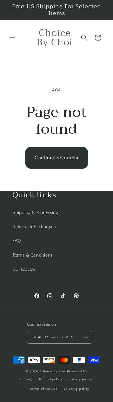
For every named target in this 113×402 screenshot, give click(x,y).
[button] (12, 37)
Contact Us (24, 269)
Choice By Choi (53, 371)
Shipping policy (77, 389)
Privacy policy (80, 379)
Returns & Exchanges (34, 226)
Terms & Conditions (33, 255)
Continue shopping (56, 157)
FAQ (17, 240)
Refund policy (50, 379)
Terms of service (44, 389)
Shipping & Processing (35, 212)
